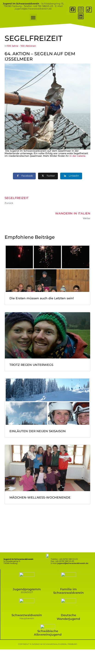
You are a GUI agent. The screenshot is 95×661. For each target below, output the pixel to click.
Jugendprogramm (27, 589)
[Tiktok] (89, 9)
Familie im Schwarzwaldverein (68, 591)
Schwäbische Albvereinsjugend (48, 632)
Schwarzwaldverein (27, 615)
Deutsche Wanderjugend (68, 616)
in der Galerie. (77, 156)
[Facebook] (72, 9)
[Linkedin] (81, 16)
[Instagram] (81, 9)
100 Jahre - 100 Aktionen (21, 46)
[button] (33, 17)
